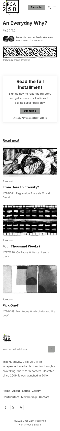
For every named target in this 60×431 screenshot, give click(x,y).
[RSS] (21, 407)
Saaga (37, 424)
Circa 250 (28, 420)
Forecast (8, 181)
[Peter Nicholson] (6, 39)
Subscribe (36, 7)
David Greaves (44, 37)
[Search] (49, 7)
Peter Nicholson (25, 37)
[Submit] (51, 349)
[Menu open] (54, 7)
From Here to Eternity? (21, 187)
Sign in (43, 118)
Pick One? (11, 305)
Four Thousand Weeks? (21, 246)
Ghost (27, 424)
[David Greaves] (11, 39)
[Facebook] (5, 407)
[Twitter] (13, 407)
